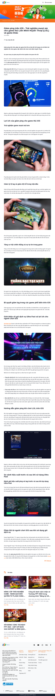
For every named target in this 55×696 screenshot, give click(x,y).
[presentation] (4, 12)
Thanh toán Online (32, 662)
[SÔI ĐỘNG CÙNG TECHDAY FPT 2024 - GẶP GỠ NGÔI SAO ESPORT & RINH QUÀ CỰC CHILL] (15, 621)
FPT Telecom (47, 560)
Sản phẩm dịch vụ (42, 654)
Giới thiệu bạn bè (32, 660)
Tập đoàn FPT (22, 673)
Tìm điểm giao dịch (42, 660)
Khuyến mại (41, 657)
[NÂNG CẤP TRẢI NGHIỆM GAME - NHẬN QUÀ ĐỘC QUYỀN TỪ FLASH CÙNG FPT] (15, 588)
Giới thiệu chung (23, 654)
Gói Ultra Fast (7, 323)
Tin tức (40, 662)
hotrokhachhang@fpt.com (8, 674)
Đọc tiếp (6, 605)
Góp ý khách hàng (32, 665)
